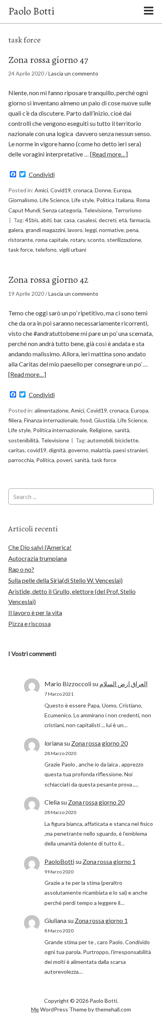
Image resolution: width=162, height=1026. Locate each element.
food (86, 420)
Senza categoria (61, 210)
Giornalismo (22, 200)
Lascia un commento (73, 73)
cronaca (82, 190)
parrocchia (21, 460)
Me (35, 1009)
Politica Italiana (115, 200)
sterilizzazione (124, 239)
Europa (122, 190)
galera (15, 230)
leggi (91, 230)
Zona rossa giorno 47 (48, 59)
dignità (57, 450)
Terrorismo (128, 210)
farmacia (139, 220)
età (123, 220)
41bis (32, 220)
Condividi (42, 174)
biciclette (126, 440)
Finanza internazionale (51, 420)
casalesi (86, 220)
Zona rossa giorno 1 (109, 861)
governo (78, 450)
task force (20, 249)
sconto (96, 239)
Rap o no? (21, 569)
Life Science (54, 200)
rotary (77, 239)
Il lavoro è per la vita (35, 612)
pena (132, 230)
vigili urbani (72, 249)
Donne (103, 190)
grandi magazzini (45, 230)
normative (111, 230)
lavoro (75, 230)
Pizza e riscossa (29, 623)
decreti (107, 220)
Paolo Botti (31, 11)
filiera (15, 420)
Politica (45, 460)
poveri (64, 460)
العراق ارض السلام (123, 683)
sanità (121, 430)
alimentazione (51, 410)
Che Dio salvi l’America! (40, 547)
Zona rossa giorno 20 (99, 743)
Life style (83, 200)
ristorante (20, 239)
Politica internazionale (60, 430)
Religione (100, 430)
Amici (41, 190)
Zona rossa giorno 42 (48, 279)
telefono (46, 249)
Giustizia (104, 420)
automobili (100, 440)
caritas (16, 450)
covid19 (36, 450)
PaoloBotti (59, 861)
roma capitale (51, 239)
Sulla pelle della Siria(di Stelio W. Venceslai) (65, 580)
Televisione (98, 210)
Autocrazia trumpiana (37, 558)
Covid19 (60, 190)
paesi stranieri (130, 450)
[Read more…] (109, 154)
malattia (100, 450)
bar (57, 220)
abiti (46, 220)
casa (69, 220)
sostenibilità (23, 440)
